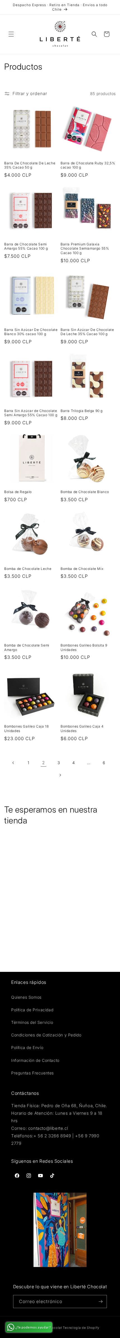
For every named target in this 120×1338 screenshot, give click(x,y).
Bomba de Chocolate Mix (82, 569)
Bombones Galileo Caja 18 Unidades (26, 728)
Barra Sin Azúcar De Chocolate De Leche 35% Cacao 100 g (87, 332)
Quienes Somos (26, 997)
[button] (11, 34)
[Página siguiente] (60, 775)
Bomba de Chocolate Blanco (85, 492)
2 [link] (43, 762)
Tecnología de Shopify (81, 1328)
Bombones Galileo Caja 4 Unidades (82, 728)
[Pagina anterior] (13, 763)
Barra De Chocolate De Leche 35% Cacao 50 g (29, 165)
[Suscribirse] (100, 1301)
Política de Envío (27, 1047)
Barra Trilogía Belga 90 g (82, 411)
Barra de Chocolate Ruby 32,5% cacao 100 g (88, 165)
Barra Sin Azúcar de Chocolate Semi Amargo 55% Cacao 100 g (30, 413)
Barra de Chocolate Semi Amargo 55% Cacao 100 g (26, 246)
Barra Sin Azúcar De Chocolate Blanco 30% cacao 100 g (30, 332)
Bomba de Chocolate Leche (27, 569)
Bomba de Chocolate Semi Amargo (26, 647)
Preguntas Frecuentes (32, 1073)
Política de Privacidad (32, 1009)
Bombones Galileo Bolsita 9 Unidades (84, 647)
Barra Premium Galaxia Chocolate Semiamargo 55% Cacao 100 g (85, 248)
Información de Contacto (35, 1060)
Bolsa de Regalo (18, 492)
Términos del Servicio (32, 1022)
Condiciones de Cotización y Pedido (46, 1034)
